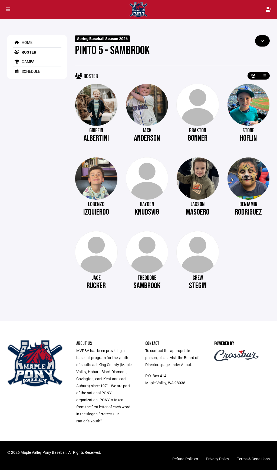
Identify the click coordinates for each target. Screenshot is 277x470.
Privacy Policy (217, 458)
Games (27, 61)
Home (26, 42)
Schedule (30, 71)
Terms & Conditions (253, 458)
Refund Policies (185, 458)
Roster (28, 52)
